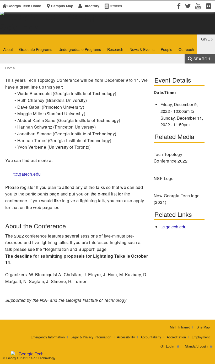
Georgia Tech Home (24, 5)
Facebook (178, 6)
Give (205, 39)
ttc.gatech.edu (27, 174)
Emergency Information (48, 337)
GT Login (167, 346)
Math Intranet (180, 327)
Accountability (151, 337)
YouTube (199, 6)
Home (10, 67)
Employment (201, 337)
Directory (91, 5)
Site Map (203, 327)
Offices (116, 5)
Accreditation (176, 337)
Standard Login (196, 346)
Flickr (210, 6)
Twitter (189, 6)
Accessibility (126, 337)
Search (202, 58)
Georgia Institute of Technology (16, 30)
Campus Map (62, 5)
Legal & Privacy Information (91, 337)
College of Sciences (74, 30)
